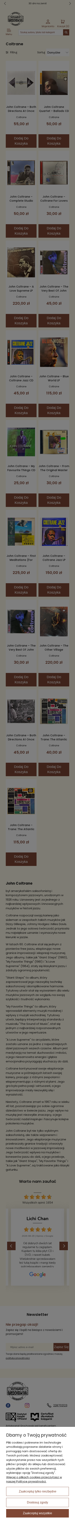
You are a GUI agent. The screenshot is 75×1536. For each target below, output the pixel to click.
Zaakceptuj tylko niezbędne (37, 1491)
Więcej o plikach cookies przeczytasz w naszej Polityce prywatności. (34, 1479)
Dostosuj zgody (37, 1502)
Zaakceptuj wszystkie (37, 1513)
